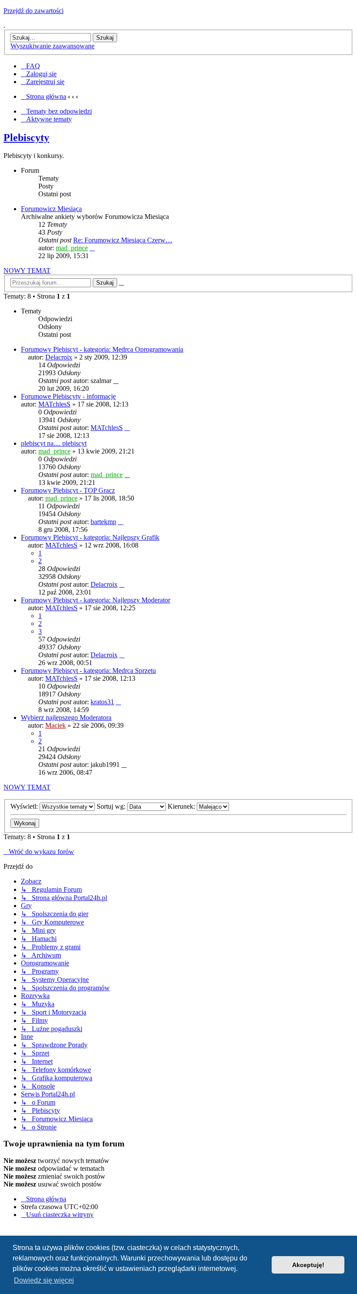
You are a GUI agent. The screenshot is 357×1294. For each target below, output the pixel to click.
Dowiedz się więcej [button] (44, 1280)
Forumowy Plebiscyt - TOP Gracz (68, 490)
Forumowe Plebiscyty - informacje (68, 396)
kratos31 (102, 702)
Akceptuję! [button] (308, 1264)
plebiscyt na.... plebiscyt (54, 443)
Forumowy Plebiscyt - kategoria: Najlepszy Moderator (95, 600)
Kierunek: (182, 806)
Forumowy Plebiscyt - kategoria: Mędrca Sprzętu (88, 670)
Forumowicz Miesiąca (51, 208)
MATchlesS (54, 404)
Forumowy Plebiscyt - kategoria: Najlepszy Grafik (90, 537)
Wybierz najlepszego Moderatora (66, 717)
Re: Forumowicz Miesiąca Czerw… (122, 240)
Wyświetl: (25, 806)
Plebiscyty (26, 137)
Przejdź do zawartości (33, 10)
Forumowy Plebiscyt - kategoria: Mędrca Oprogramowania (102, 349)
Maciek (55, 725)
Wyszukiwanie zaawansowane (52, 46)
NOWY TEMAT (27, 270)
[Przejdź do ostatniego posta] (115, 380)
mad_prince (72, 248)
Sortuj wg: (112, 806)
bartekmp (103, 521)
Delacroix (58, 357)
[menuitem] (30, 66)
